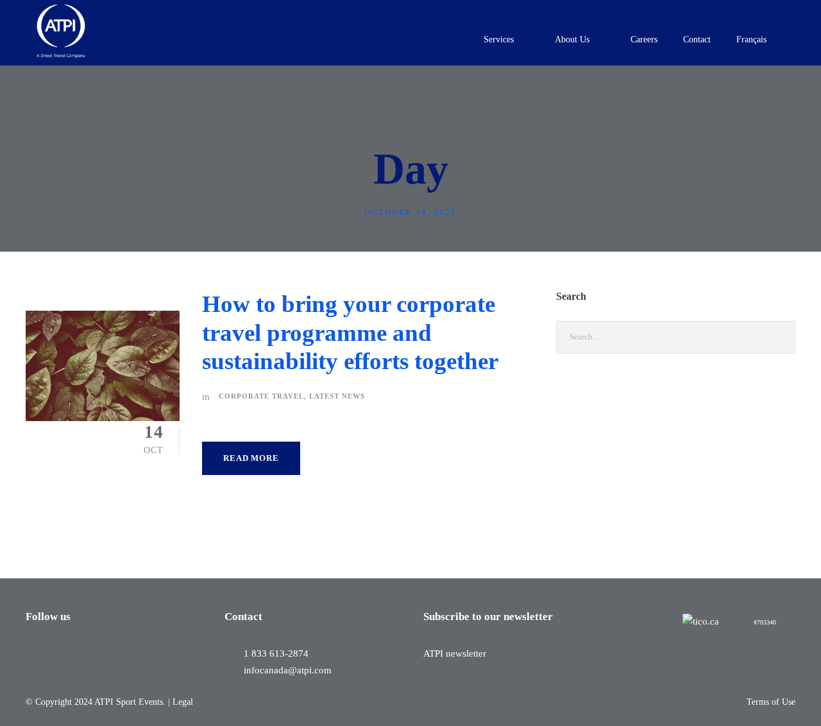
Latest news (337, 396)
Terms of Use (771, 702)
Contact (697, 39)
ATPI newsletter (454, 653)
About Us (572, 39)
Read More (250, 458)
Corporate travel (261, 396)
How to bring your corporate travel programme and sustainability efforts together (350, 332)
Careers (644, 39)
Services (499, 39)
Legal (183, 702)
